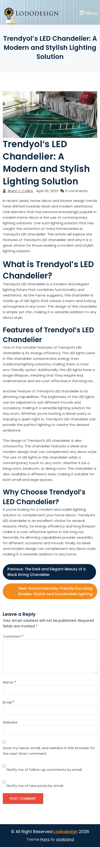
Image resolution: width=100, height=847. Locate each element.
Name (9, 682)
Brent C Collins (20, 190)
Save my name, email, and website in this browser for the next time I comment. (49, 750)
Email (8, 702)
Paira (45, 839)
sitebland (65, 839)
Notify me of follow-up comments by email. (44, 769)
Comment (13, 636)
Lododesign (65, 831)
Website (10, 722)
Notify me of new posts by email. (35, 785)
